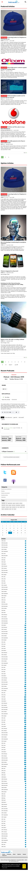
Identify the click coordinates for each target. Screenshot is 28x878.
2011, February (4, 728)
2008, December (5, 783)
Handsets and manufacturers (6, 489)
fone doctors (8, 417)
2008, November (5, 785)
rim (12, 509)
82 (25, 724)
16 (25, 625)
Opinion (2, 40)
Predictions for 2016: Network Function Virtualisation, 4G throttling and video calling (12, 284)
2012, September (5, 688)
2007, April (3, 825)
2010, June (4, 745)
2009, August (4, 766)
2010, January (4, 755)
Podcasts (14, 374)
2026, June (4, 540)
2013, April (3, 673)
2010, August (4, 741)
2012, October (4, 686)
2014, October (4, 635)
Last (16, 364)
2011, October (4, 711)
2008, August (4, 791)
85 (25, 654)
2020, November (5, 589)
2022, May (3, 559)
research (17, 503)
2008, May (3, 798)
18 (25, 627)
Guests (24, 854)
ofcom (15, 509)
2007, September (5, 814)
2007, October (4, 812)
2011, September (5, 713)
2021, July (3, 576)
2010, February (4, 753)
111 (25, 741)
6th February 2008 (8, 427)
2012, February (4, 703)
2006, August (4, 842)
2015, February (4, 627)
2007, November (5, 810)
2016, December (5, 604)
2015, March (4, 625)
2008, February (4, 804)
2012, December (5, 682)
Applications (3, 497)
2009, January (4, 781)
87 (25, 684)
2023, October (4, 549)
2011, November (5, 709)
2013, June (4, 669)
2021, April (3, 583)
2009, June (4, 770)
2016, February (4, 614)
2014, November (5, 633)
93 (25, 766)
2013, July (3, 667)
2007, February (4, 829)
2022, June (4, 557)
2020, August (4, 595)
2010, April (3, 749)
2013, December (5, 656)
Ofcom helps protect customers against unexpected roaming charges (14, 68)
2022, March (4, 564)
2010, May (3, 747)
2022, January (4, 568)
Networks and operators (5, 130)
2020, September (5, 593)
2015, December (5, 618)
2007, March (4, 827)
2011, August (4, 715)
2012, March (4, 701)
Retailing (3, 491)
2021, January (4, 585)
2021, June (4, 578)
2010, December (5, 732)
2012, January (4, 705)
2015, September (5, 623)
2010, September (5, 739)
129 (25, 705)
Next (10, 364)
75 (25, 667)
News (2, 70)
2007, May (3, 823)
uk (6, 503)
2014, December (5, 631)
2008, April (3, 800)
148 (25, 764)
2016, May (3, 610)
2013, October (4, 661)
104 (25, 751)
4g (18, 507)
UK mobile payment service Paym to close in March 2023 (13, 141)
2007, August (4, 817)
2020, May (3, 602)
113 (25, 703)
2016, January (4, 616)
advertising (6, 509)
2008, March (4, 802)
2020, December (5, 587)
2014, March (4, 650)
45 (25, 633)
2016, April (3, 612)
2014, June (4, 644)
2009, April (3, 774)
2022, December (5, 555)
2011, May (3, 722)
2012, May (3, 696)
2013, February (4, 677)
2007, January (4, 831)
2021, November (5, 572)
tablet (3, 509)
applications (10, 503)
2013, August (4, 665)
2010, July (3, 743)
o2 (16, 507)
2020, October (4, 591)
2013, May (3, 671)
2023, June (4, 553)
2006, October (4, 838)
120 (25, 720)
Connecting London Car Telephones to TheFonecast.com (13, 38)
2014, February (4, 652)
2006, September (5, 840)
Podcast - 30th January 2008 (6, 438)
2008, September (5, 789)
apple (14, 503)
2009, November (5, 760)
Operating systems (4, 495)
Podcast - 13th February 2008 (20, 438)
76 (25, 663)
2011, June (3, 720)
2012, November (5, 684)
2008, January (4, 806)
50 (25, 644)
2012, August (4, 690)
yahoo (3, 419)
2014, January (4, 654)
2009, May (3, 772)
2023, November (5, 547)
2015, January (4, 629)
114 (25, 747)
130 (25, 711)
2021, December (5, 570)
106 (25, 707)
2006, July (3, 844)
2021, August (4, 574)
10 (5, 364)
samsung (13, 505)
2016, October (4, 608)
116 (25, 730)
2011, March (4, 726)
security (7, 507)
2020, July (3, 597)
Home (3, 854)
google (10, 505)
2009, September (5, 764)
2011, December (5, 707)
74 (25, 673)
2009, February (4, 779)
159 (25, 768)
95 (25, 692)
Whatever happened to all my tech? (9, 271)
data (10, 509)
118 (25, 732)
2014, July (3, 642)
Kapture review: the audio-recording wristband (12, 339)
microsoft (21, 417)
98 (25, 688)
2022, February (4, 566)
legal (10, 507)
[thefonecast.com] (14, 2)
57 (25, 665)
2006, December (5, 833)
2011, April (3, 724)
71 (25, 661)
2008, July (3, 793)
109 (25, 709)
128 (25, 745)
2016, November (5, 606)
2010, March (4, 751)
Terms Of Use (4, 859)
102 (25, 686)
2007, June (4, 821)
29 (25, 781)
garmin (15, 417)
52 (25, 646)
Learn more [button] (4, 867)
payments (3, 505)
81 (25, 682)
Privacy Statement (12, 859)
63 (25, 650)
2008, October (4, 787)
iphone (21, 507)
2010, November (5, 734)
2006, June (4, 846)
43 (25, 642)
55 (25, 648)
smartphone (18, 505)
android (20, 503)
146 (25, 760)
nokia (7, 505)
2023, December (5, 545)
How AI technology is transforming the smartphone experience (13, 243)
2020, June (4, 599)
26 (25, 629)
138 (25, 728)
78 (25, 652)
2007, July (3, 819)
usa (24, 507)
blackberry (23, 505)
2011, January (4, 730)
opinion (3, 503)
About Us (4, 855)
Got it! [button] (24, 866)
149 (25, 762)
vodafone (3, 507)
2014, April (3, 648)
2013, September (5, 663)
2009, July (3, 768)
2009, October (4, 762)
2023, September (5, 551)
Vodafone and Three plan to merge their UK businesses (13, 127)
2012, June (4, 694)
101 (25, 726)
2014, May (3, 646)
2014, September (5, 637)
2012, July (3, 692)
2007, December (5, 808)
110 (25, 701)
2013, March (4, 675)
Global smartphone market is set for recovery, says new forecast (13, 96)
